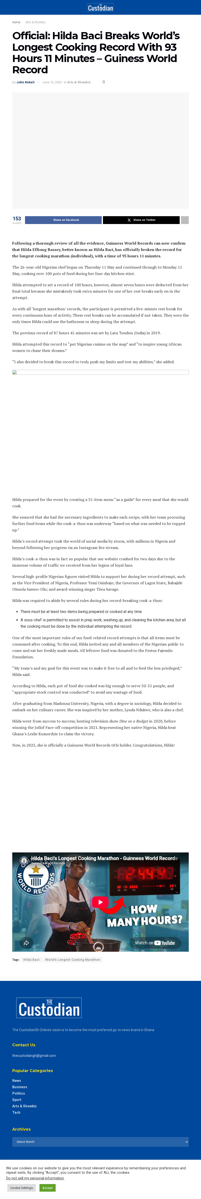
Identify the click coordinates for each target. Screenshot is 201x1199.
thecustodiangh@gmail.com (34, 1056)
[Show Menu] (14, 7)
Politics (18, 1093)
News (16, 1081)
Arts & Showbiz (35, 22)
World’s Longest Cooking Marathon (72, 960)
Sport (16, 1100)
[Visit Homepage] (100, 7)
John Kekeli (25, 82)
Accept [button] (47, 1188)
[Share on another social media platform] (185, 220)
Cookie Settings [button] (21, 1188)
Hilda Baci (32, 960)
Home (16, 22)
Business (19, 1087)
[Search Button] (187, 7)
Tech (16, 1112)
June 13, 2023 (52, 82)
